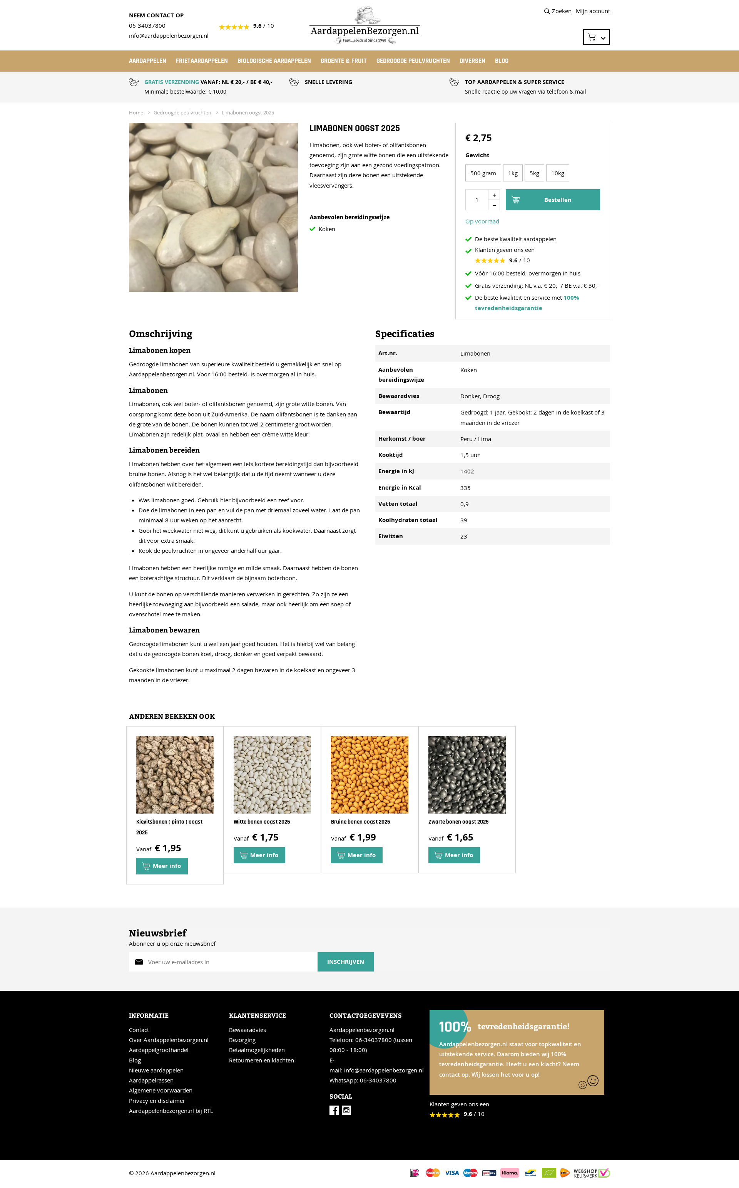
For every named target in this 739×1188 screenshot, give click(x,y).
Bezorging (242, 1040)
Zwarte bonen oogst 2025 (458, 822)
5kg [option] (534, 173)
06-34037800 (147, 25)
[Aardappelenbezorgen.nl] (369, 25)
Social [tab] (340, 1096)
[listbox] (532, 173)
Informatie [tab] (149, 1015)
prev (132, 808)
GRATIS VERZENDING (171, 82)
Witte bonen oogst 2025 (262, 822)
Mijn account (593, 11)
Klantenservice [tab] (257, 1015)
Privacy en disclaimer (157, 1100)
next (607, 808)
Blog (135, 1060)
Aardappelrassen (151, 1080)
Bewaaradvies (247, 1030)
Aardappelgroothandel (159, 1050)
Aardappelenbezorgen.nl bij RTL (171, 1110)
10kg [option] (557, 173)
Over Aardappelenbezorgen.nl (169, 1040)
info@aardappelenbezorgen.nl (384, 1070)
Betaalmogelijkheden (257, 1050)
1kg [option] (513, 173)
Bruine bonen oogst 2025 (360, 822)
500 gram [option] (483, 173)
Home (136, 112)
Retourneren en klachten (261, 1060)
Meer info (167, 866)
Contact (139, 1030)
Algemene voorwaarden (160, 1090)
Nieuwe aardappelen (156, 1070)
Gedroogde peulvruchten (182, 112)
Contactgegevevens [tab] (365, 1015)
